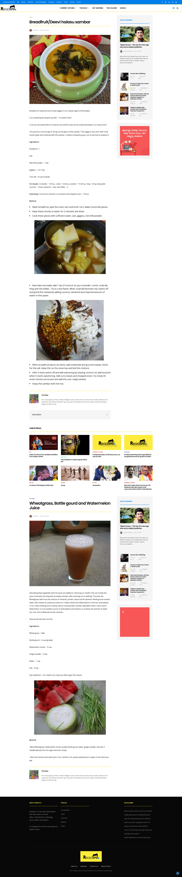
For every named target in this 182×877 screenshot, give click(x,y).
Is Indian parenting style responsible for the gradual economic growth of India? (137, 456)
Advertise (83, 866)
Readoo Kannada (9, 2)
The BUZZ (83, 8)
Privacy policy (106, 866)
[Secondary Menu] (172, 8)
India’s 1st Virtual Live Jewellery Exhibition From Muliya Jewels (43, 456)
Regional (64, 457)
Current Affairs (67, 8)
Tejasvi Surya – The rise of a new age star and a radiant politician (134, 46)
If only (63, 485)
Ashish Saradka (128, 51)
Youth (66, 2)
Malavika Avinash (133, 89)
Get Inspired (97, 8)
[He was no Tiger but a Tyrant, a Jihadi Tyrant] (124, 87)
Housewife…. (97, 485)
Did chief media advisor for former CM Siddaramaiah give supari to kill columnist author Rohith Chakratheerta (138, 487)
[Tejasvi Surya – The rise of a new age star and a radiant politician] (134, 34)
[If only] (75, 473)
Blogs (23, 2)
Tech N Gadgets (40, 2)
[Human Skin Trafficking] (124, 77)
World (79, 2)
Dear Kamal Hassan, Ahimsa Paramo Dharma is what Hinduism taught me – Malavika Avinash (139, 96)
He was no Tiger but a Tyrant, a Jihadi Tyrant (139, 84)
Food (31, 17)
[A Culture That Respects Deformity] (43, 473)
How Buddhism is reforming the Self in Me (74, 461)
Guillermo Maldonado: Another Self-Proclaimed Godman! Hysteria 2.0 (138, 109)
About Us (74, 866)
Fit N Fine (30, 2)
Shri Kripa (36, 30)
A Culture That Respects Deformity (41, 485)
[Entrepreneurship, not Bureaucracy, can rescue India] (107, 442)
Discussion (36, 415)
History (72, 2)
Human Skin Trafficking (137, 74)
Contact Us (94, 866)
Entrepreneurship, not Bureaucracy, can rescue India (106, 456)
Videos (123, 8)
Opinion (127, 452)
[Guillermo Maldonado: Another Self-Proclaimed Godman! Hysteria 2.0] (124, 111)
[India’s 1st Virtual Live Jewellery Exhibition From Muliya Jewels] (43, 442)
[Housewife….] (107, 473)
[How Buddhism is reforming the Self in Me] (75, 445)
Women (59, 2)
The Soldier (111, 8)
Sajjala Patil (132, 77)
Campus (51, 2)
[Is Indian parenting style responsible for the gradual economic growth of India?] (138, 442)
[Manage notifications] (177, 873)
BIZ (18, 2)
